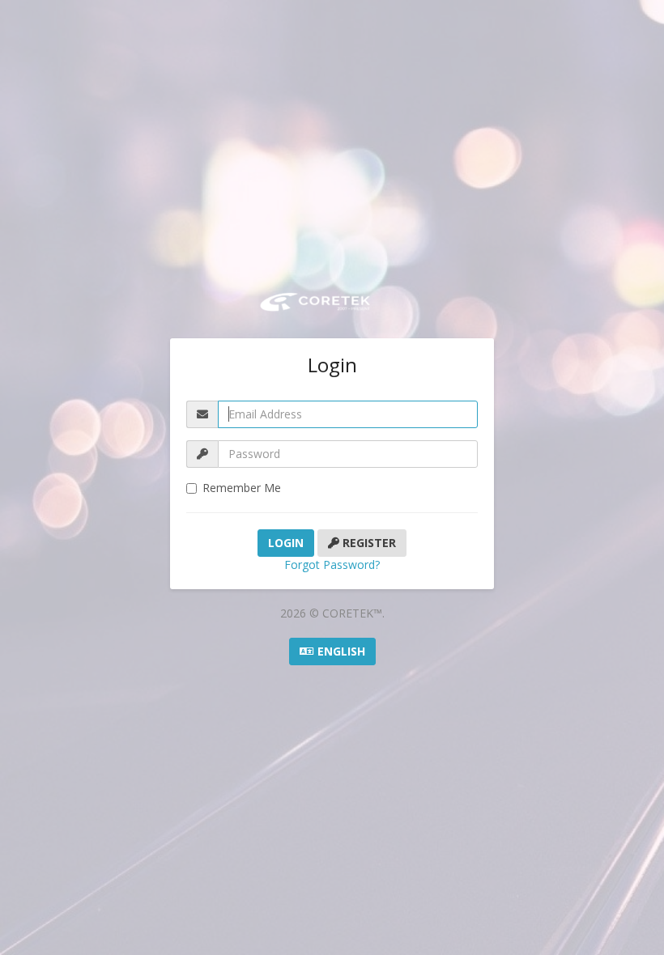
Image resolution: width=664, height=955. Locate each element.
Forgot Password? (332, 564)
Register (367, 542)
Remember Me (241, 487)
